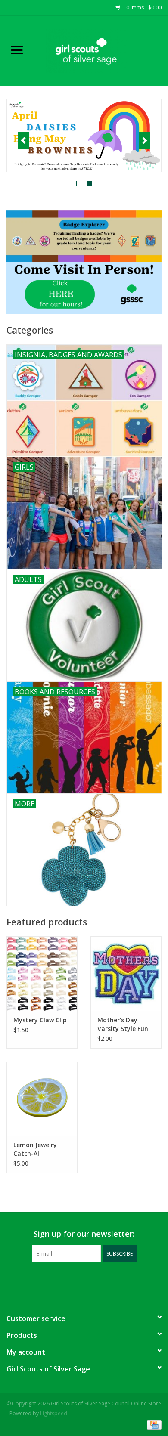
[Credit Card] (153, 1424)
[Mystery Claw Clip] (42, 973)
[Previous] (23, 140)
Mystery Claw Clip (40, 1020)
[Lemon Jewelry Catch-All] (42, 1099)
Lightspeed (53, 1413)
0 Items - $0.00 (143, 7)
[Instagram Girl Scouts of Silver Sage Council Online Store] (92, 1280)
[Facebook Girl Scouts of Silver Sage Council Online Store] (76, 1280)
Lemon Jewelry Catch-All (35, 1149)
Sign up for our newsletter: (84, 1233)
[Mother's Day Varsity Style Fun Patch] (126, 973)
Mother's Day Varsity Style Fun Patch (122, 1024)
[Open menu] (17, 49)
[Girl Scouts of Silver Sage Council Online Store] (101, 50)
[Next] (144, 140)
